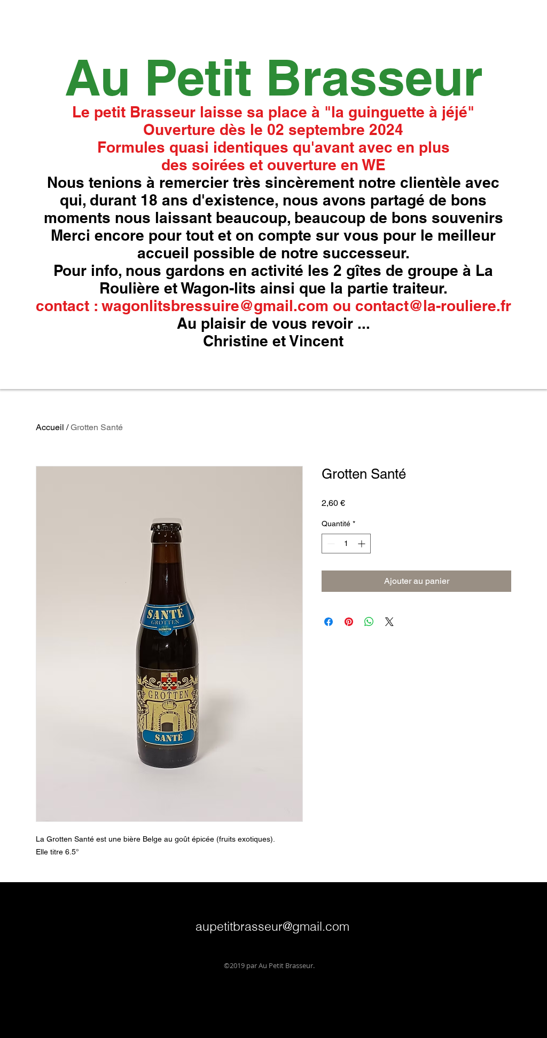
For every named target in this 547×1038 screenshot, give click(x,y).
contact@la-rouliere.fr (433, 305)
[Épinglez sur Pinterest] (348, 621)
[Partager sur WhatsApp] (369, 621)
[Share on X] (389, 621)
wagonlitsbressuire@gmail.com (215, 305)
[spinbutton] (346, 543)
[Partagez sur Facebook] (328, 621)
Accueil (50, 427)
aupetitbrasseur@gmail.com (272, 926)
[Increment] (362, 543)
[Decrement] (330, 543)
